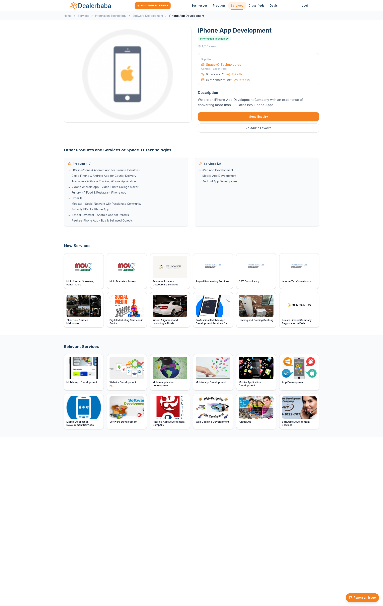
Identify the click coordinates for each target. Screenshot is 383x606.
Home (68, 15)
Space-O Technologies (223, 65)
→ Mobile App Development (217, 175)
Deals (274, 5)
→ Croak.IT (75, 198)
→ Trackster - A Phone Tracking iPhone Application (102, 181)
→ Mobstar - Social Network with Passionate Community (104, 203)
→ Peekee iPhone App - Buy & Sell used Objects (100, 220)
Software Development (147, 15)
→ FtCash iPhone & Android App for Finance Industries (104, 170)
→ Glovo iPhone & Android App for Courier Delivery (102, 175)
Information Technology (110, 15)
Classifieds (257, 5)
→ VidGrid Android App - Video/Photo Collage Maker (103, 187)
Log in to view (234, 74)
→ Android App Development (218, 181)
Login (306, 5)
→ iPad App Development (216, 170)
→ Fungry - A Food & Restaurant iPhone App (97, 192)
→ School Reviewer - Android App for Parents (98, 215)
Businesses (200, 5)
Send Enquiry (258, 116)
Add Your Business (154, 5)
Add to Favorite (260, 128)
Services (237, 5)
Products (219, 5)
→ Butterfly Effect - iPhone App (88, 209)
